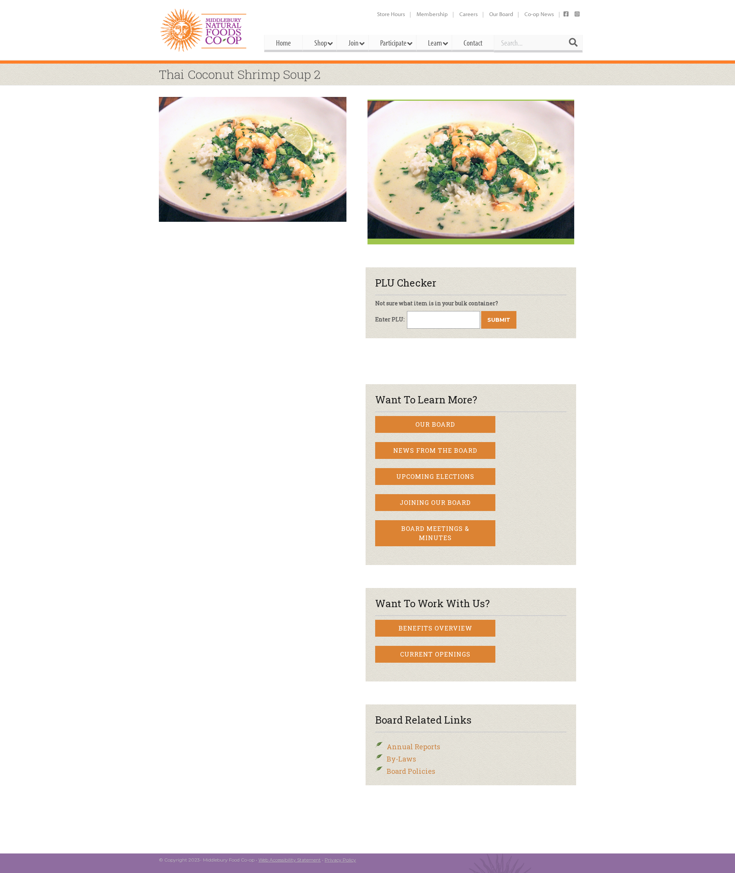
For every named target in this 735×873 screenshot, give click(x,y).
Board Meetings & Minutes (435, 533)
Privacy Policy (340, 860)
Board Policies (411, 771)
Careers (468, 14)
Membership (432, 14)
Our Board (501, 14)
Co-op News (539, 14)
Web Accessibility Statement (289, 860)
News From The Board (435, 450)
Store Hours (391, 14)
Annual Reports (413, 746)
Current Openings (435, 654)
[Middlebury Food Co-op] (204, 30)
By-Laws (401, 758)
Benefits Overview (435, 628)
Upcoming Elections (435, 476)
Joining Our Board (435, 502)
